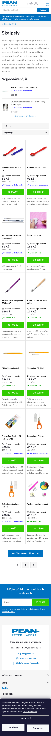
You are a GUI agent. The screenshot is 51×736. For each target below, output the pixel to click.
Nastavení (26, 718)
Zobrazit (13, 192)
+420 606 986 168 (28, 658)
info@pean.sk (28, 654)
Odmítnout (13, 727)
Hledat (43, 10)
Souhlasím (38, 728)
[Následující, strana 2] (25, 565)
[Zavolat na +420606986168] (31, 4)
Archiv (5, 688)
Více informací (30, 711)
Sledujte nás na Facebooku (27, 663)
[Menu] (47, 3)
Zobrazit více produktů (24, 116)
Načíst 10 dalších (23, 553)
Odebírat (40, 602)
